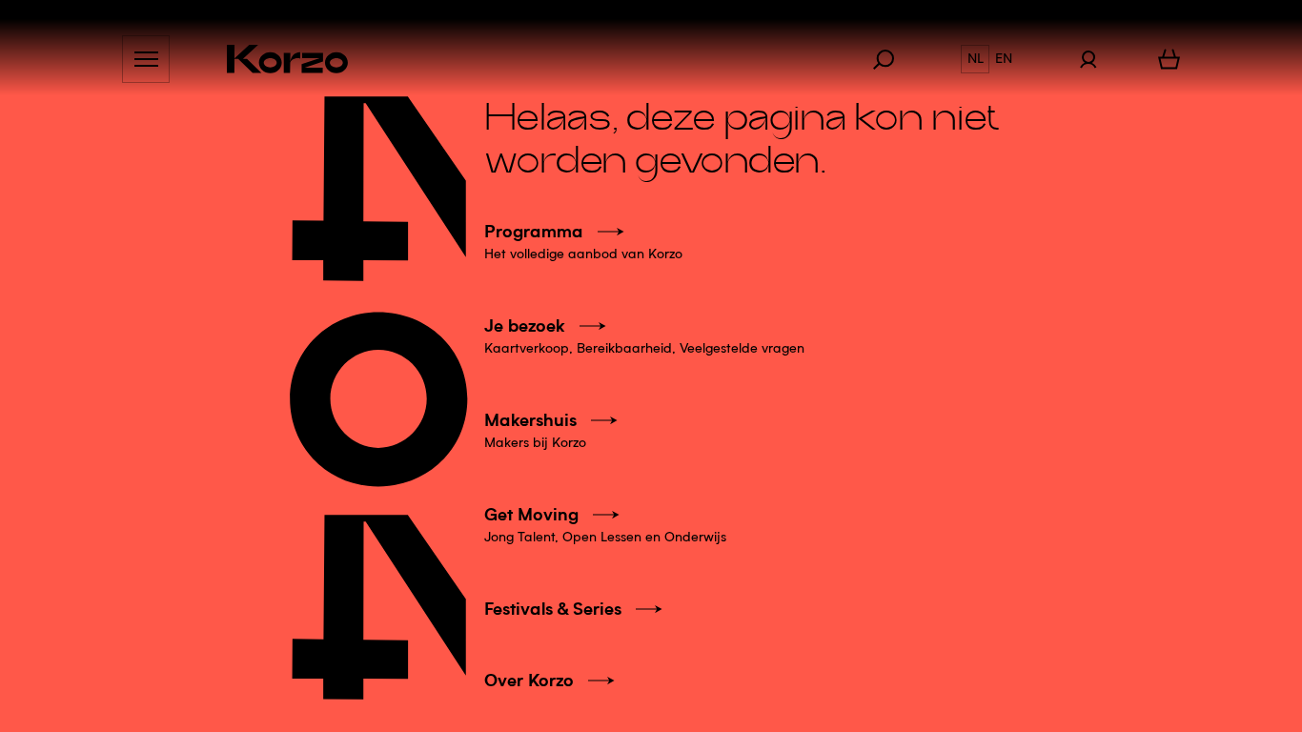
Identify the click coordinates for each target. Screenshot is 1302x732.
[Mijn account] (1088, 59)
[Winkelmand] (1169, 59)
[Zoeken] (893, 59)
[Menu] (146, 59)
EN (1003, 59)
